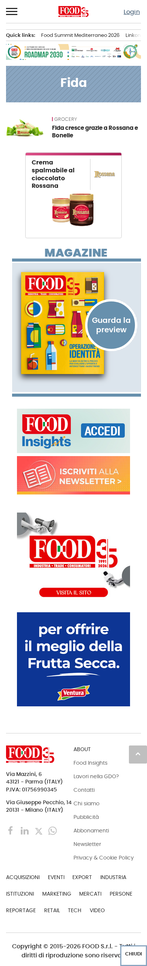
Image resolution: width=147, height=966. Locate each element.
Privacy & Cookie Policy (104, 857)
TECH (74, 910)
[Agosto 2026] (76, 323)
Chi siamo (87, 803)
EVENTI (56, 877)
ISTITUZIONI (20, 894)
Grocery (65, 119)
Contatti (84, 790)
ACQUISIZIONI (23, 877)
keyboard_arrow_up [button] (137, 753)
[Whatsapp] (52, 830)
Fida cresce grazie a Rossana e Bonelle (95, 131)
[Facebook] (11, 830)
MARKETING (56, 894)
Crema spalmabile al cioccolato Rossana (53, 174)
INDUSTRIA (113, 877)
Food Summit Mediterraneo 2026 (80, 35)
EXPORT (82, 877)
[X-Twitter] (39, 830)
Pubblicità (86, 817)
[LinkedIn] (25, 830)
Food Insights (90, 763)
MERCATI (90, 894)
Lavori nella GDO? (96, 776)
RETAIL (52, 910)
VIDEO (97, 910)
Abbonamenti (91, 830)
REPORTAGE (21, 910)
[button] (12, 12)
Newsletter (87, 844)
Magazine (75, 253)
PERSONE (121, 894)
